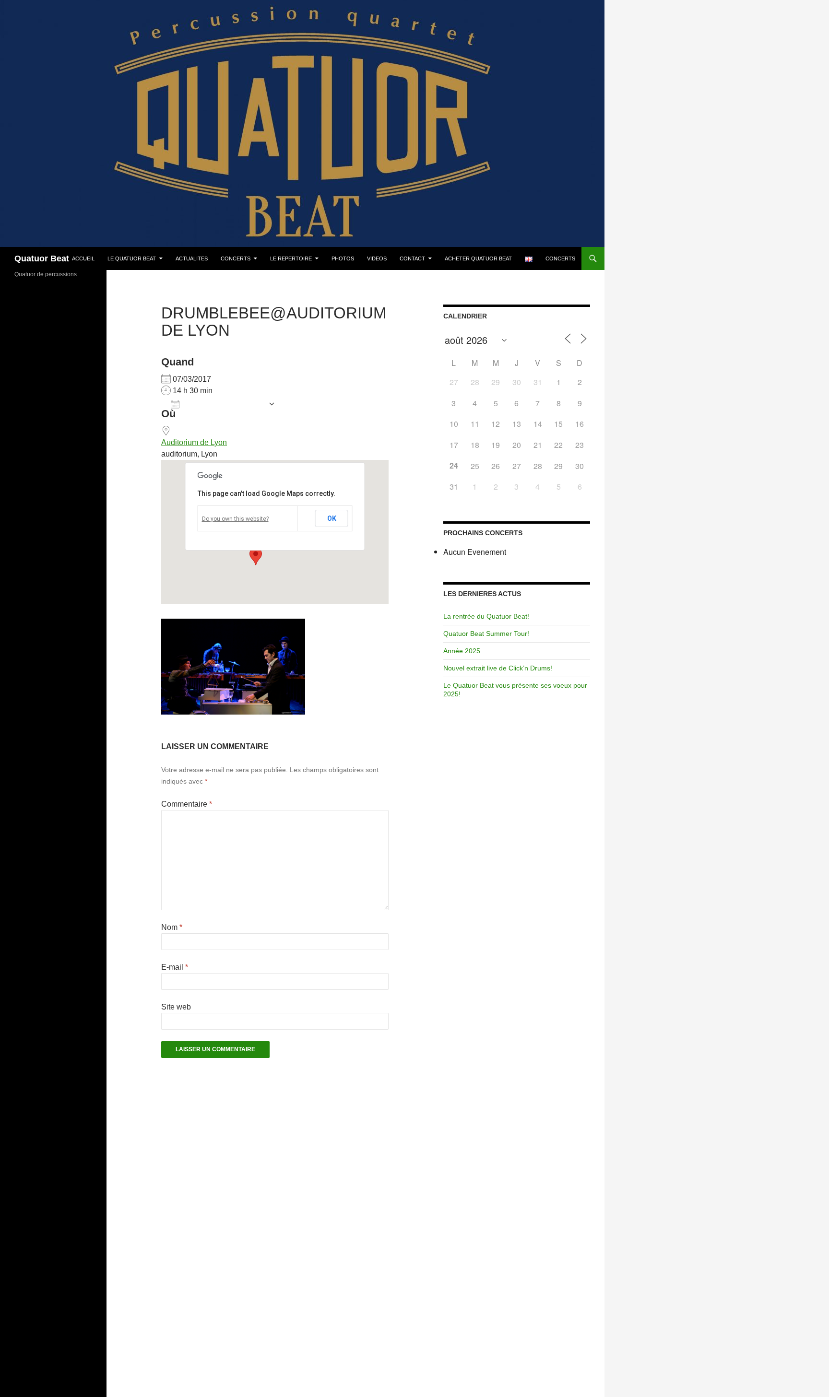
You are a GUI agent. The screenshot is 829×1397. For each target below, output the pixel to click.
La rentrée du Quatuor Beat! (486, 616)
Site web (176, 1007)
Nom (171, 927)
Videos (377, 258)
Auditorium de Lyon (194, 442)
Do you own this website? (235, 519)
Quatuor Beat (41, 258)
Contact (412, 258)
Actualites (192, 258)
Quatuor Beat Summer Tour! (486, 633)
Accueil (83, 258)
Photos (343, 258)
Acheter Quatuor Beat (478, 258)
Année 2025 (461, 651)
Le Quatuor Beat (131, 258)
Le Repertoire (291, 258)
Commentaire (186, 804)
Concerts (235, 258)
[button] (255, 556)
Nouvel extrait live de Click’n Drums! (497, 668)
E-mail (174, 967)
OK (331, 518)
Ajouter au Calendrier (223, 404)
